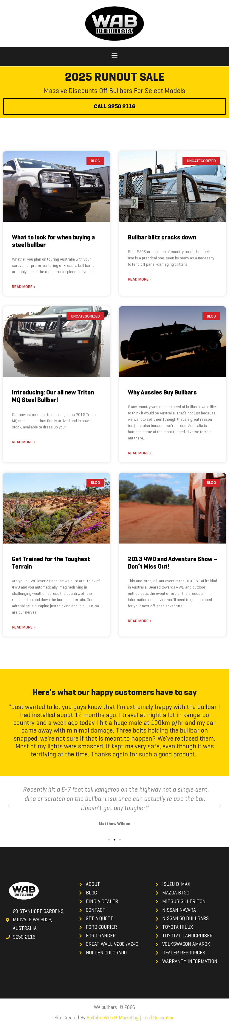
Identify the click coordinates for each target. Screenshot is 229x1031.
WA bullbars (105, 1007)
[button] (115, 55)
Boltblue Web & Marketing (112, 1018)
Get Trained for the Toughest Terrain (51, 562)
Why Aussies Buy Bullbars (162, 392)
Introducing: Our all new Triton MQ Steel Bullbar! (53, 396)
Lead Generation (158, 1018)
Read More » (23, 287)
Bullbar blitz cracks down (162, 237)
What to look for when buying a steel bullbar (53, 241)
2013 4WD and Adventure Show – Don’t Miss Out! (172, 562)
